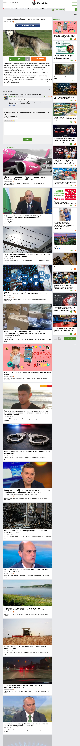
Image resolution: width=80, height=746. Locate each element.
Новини (5, 9)
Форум (70, 338)
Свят (39, 9)
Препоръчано (32, 9)
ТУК (39, 94)
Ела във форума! (59, 9)
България (19, 9)
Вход (74, 4)
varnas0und (12, 96)
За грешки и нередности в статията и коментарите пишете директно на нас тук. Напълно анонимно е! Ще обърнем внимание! (26, 115)
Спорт (25, 9)
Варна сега (12, 9)
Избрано (44, 9)
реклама (75, 14)
